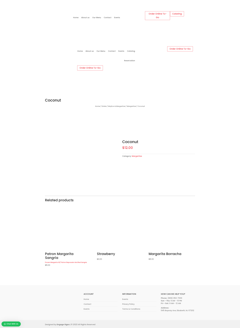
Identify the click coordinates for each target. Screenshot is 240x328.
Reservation (129, 60)
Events (117, 17)
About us (85, 17)
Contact (107, 17)
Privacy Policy (128, 304)
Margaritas (131, 106)
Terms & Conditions (131, 309)
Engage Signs (63, 324)
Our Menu (96, 17)
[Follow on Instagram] (135, 13)
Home (75, 17)
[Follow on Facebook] (130, 13)
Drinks (104, 106)
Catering (177, 13)
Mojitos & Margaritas (116, 106)
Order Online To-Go (157, 15)
